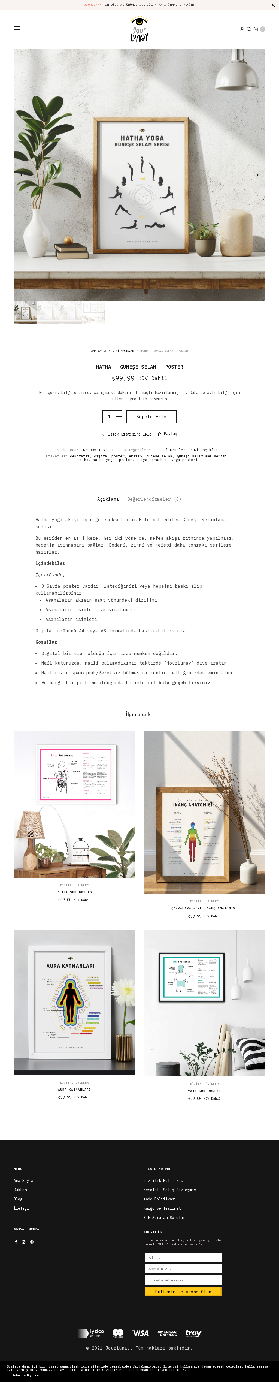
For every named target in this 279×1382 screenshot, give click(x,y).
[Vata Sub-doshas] (204, 1003)
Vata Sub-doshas (204, 1091)
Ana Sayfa (98, 350)
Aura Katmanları (74, 1089)
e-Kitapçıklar (123, 350)
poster (125, 459)
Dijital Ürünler (169, 450)
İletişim (22, 1208)
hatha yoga (104, 459)
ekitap (135, 456)
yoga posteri (184, 459)
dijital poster (109, 456)
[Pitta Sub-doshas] (74, 804)
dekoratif (80, 456)
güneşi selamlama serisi (202, 456)
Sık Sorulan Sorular (164, 1217)
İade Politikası (160, 1199)
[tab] (108, 499)
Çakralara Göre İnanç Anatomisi (204, 908)
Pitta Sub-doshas (74, 892)
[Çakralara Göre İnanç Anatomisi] (204, 812)
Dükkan (20, 1189)
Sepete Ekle (151, 416)
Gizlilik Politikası (164, 1180)
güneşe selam (159, 456)
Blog (18, 1199)
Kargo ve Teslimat (162, 1208)
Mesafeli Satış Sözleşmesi (171, 1189)
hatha (83, 459)
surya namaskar (152, 459)
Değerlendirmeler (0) (154, 499)
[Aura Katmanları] (74, 1002)
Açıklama (108, 499)
